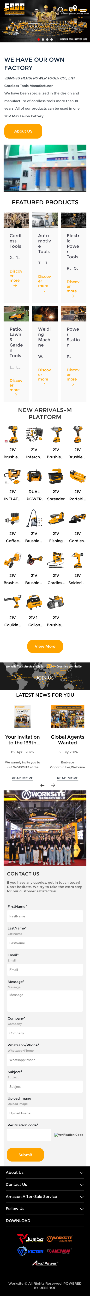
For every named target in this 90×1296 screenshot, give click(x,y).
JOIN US (45, 678)
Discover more (16, 276)
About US (23, 131)
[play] (45, 168)
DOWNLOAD (18, 1220)
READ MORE (22, 778)
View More (45, 646)
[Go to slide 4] (51, 39)
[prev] (42, 785)
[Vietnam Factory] (30, 1251)
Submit (25, 1155)
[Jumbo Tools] (30, 1239)
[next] (53, 785)
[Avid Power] (45, 1263)
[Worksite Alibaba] (59, 1239)
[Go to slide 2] (43, 39)
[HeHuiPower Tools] (59, 1251)
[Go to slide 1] (38, 39)
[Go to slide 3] (47, 39)
